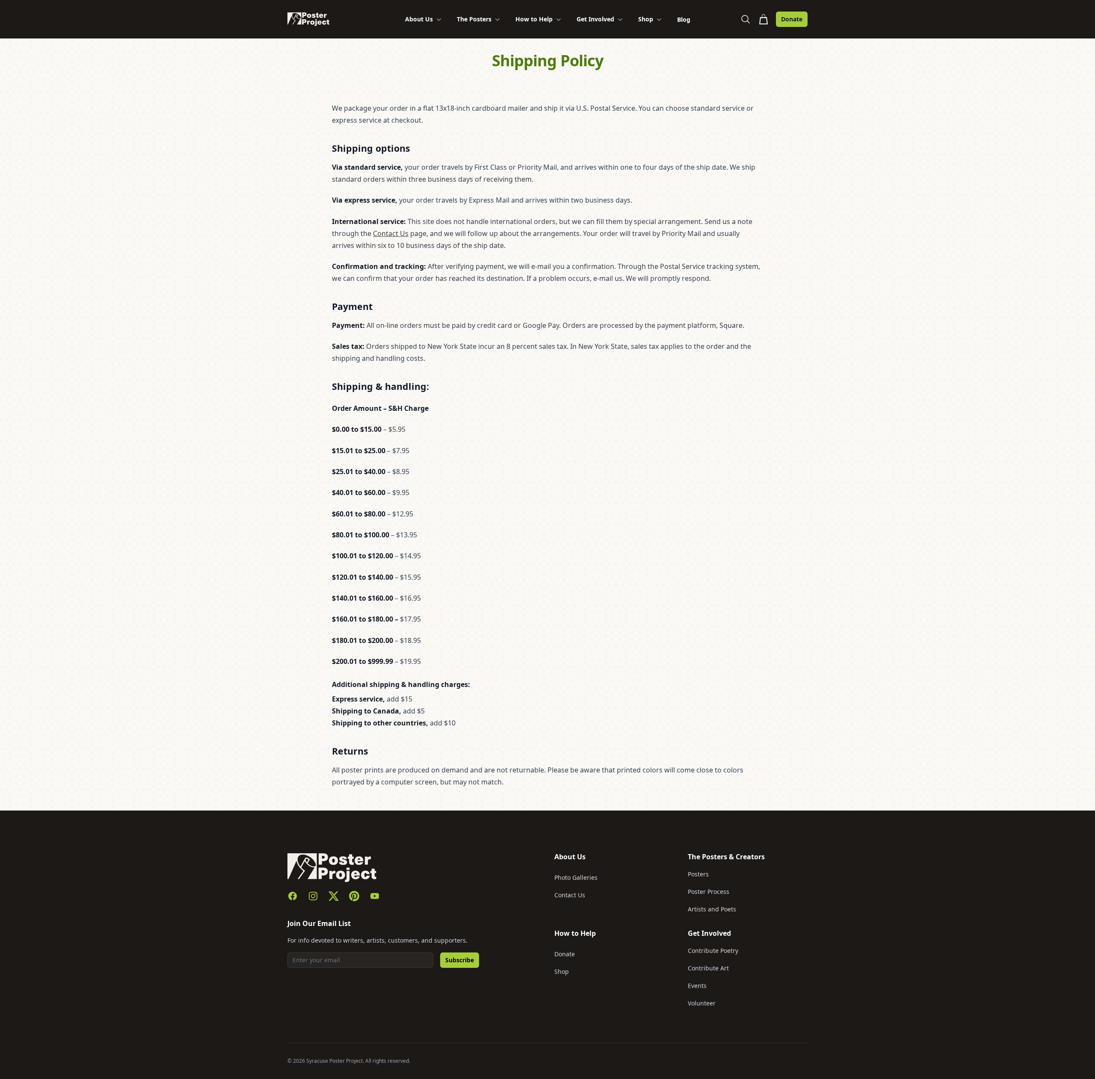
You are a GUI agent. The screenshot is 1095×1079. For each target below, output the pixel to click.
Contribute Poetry (713, 950)
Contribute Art (708, 968)
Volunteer (702, 1003)
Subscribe (459, 960)
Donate (791, 19)
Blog (683, 19)
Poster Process (708, 891)
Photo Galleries (576, 877)
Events (697, 986)
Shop (645, 19)
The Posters (474, 19)
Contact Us (390, 233)
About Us (419, 19)
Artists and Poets (712, 909)
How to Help (534, 19)
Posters (698, 874)
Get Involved (595, 19)
